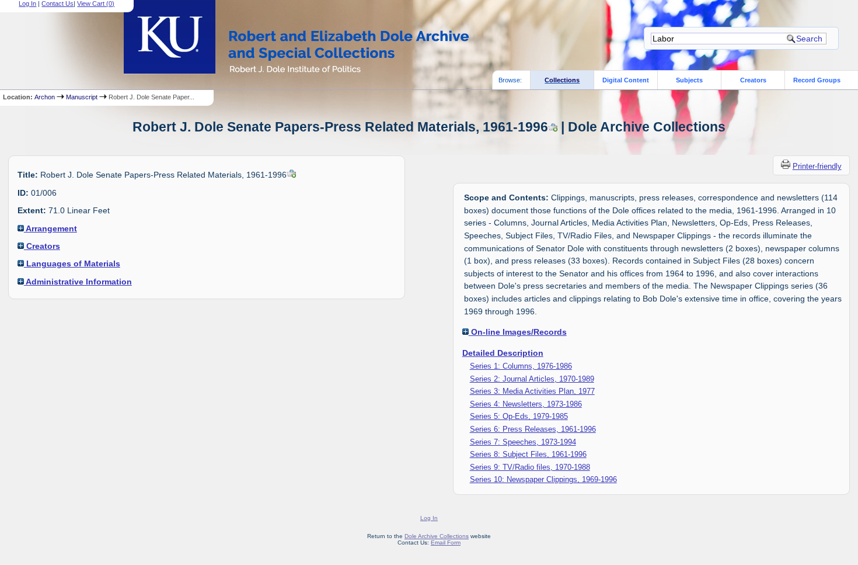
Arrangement (50, 228)
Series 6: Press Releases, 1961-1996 (533, 429)
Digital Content (625, 80)
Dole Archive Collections (436, 536)
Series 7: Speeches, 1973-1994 (523, 442)
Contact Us (57, 3)
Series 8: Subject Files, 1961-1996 (528, 454)
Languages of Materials (72, 263)
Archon (44, 96)
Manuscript (81, 96)
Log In (27, 3)
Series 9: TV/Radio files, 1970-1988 (530, 467)
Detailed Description (502, 353)
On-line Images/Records (518, 332)
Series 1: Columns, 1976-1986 (521, 366)
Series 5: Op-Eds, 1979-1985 (519, 416)
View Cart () (95, 3)
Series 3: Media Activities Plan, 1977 (532, 391)
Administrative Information (78, 281)
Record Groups (816, 80)
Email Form (446, 542)
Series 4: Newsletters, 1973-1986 (526, 404)
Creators (753, 80)
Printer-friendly (817, 166)
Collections (562, 80)
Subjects (689, 80)
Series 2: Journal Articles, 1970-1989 (532, 379)
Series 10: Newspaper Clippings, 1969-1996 (543, 479)
